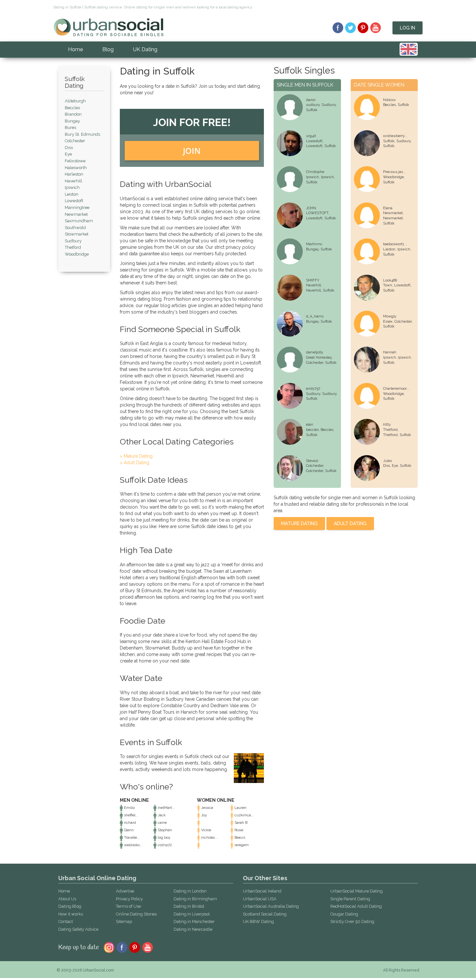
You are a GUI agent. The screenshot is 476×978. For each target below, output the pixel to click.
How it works (70, 914)
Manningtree (77, 207)
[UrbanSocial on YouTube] (375, 27)
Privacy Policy (129, 898)
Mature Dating (299, 523)
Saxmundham (79, 220)
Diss (69, 147)
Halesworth (76, 167)
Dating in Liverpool (192, 914)
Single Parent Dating (350, 898)
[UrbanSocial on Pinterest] (363, 27)
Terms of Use (128, 906)
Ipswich (72, 187)
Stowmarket (76, 234)
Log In (407, 27)
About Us (67, 898)
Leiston (71, 194)
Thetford (73, 247)
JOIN (192, 150)
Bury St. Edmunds (82, 134)
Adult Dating (350, 523)
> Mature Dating (136, 456)
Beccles (72, 107)
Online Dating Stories (136, 914)
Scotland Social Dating (265, 914)
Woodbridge (77, 254)
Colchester (75, 140)
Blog (108, 49)
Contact (65, 921)
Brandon (73, 114)
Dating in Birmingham (195, 898)
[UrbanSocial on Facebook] (338, 27)
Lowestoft (74, 200)
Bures (70, 127)
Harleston (74, 174)
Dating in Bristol (189, 906)
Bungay (72, 121)
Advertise (125, 891)
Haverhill (73, 180)
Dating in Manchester (194, 921)
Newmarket (76, 214)
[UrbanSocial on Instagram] (109, 947)
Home (75, 49)
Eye (68, 154)
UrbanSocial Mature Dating (356, 891)
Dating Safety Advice (78, 929)
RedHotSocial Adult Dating (356, 906)
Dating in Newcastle (193, 929)
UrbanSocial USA (260, 898)
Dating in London (190, 891)
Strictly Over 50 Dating (352, 921)
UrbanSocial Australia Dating (271, 906)
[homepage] (108, 26)
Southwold (75, 227)
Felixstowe (75, 160)
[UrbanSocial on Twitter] (350, 27)
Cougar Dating (344, 914)
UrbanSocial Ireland (262, 891)
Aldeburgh (75, 100)
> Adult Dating (134, 462)
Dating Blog (69, 906)
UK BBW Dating (258, 921)
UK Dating (145, 49)
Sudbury (73, 240)
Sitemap (124, 921)
